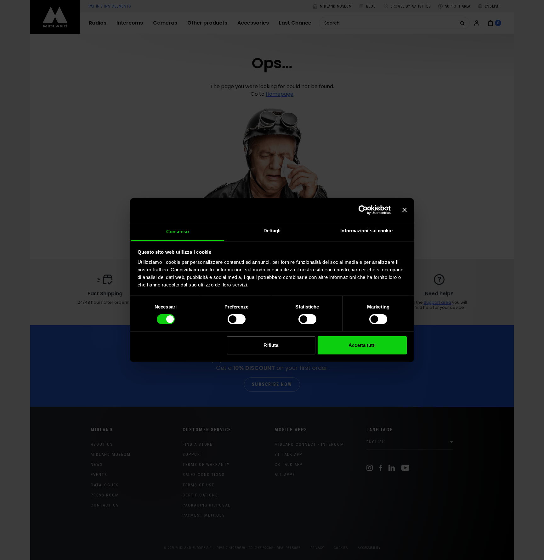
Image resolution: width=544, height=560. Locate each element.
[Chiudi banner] (404, 210)
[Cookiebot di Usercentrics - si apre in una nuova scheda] (363, 210)
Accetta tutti (362, 345)
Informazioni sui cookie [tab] (366, 230)
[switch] (237, 319)
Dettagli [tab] (272, 230)
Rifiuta (271, 345)
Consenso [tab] (177, 231)
